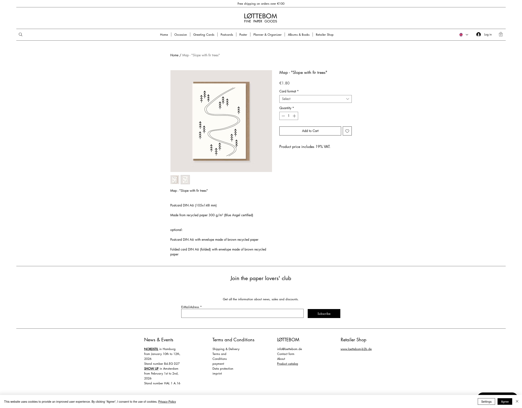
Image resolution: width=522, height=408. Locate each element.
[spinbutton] (289, 116)
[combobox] (315, 99)
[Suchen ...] (30, 34)
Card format (289, 91)
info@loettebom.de (289, 349)
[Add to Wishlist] (347, 130)
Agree (505, 401)
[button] (501, 34)
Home (174, 55)
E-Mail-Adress (190, 306)
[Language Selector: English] (463, 34)
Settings (486, 401)
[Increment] (294, 116)
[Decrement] (283, 116)
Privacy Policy (167, 401)
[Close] (517, 401)
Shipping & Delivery (225, 349)
